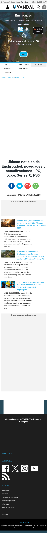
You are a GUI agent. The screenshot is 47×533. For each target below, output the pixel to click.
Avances (8, 69)
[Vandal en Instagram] (25, 468)
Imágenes (23, 69)
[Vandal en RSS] (6, 476)
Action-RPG (19, 20)
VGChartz (5, 514)
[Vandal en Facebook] (6, 468)
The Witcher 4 (25, 2)
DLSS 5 (39, 2)
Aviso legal (5, 504)
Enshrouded (23, 15)
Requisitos (23, 65)
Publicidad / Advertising (10, 497)
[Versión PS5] (27, 29)
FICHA (7, 65)
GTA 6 (34, 2)
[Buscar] (38, 7)
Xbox (18, 2)
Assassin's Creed (9, 2)
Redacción (5, 490)
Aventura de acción (33, 20)
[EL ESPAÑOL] (44, 6)
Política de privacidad (9, 500)
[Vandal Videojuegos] (23, 6)
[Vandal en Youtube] (34, 468)
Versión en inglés (23, 522)
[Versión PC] (20, 29)
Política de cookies (8, 507)
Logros (23, 54)
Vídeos (8, 73)
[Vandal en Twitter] (15, 468)
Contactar (5, 494)
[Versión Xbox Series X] (23, 35)
